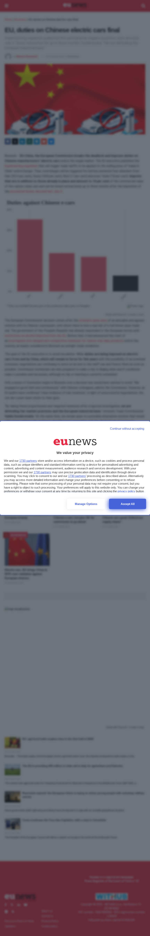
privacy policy (126, 491)
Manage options (86, 504)
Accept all (128, 504)
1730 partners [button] (28, 460)
